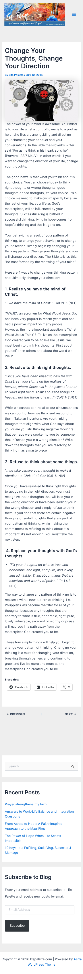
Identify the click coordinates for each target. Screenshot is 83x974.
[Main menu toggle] (74, 14)
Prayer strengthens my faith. (26, 804)
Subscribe (17, 926)
